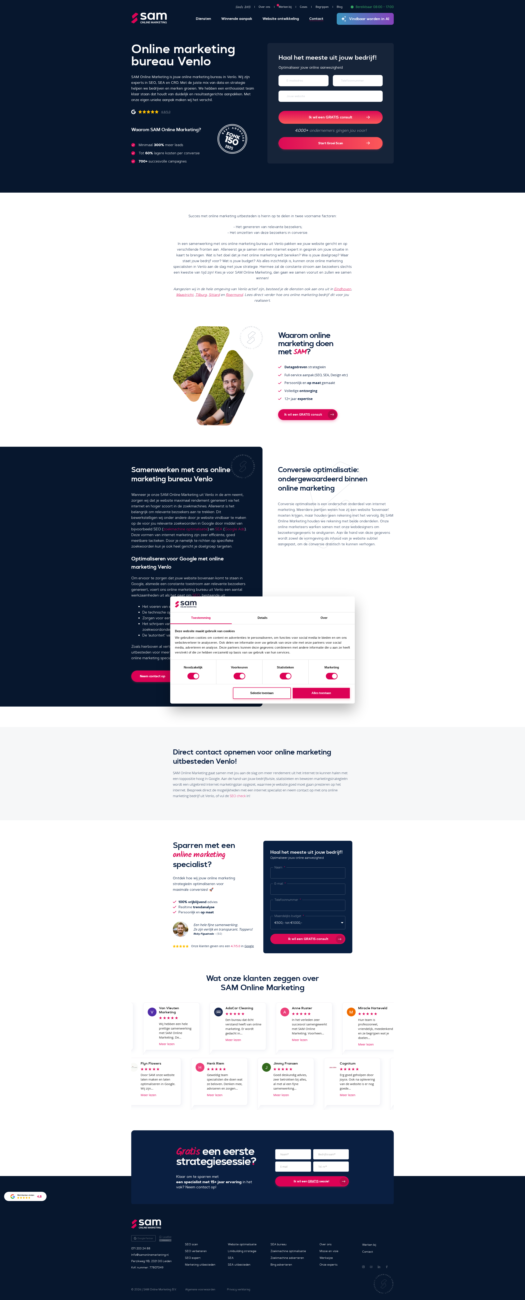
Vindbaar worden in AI (369, 19)
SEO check (238, 795)
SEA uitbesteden (239, 1264)
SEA (218, 529)
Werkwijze (326, 1258)
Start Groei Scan (330, 143)
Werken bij (285, 6)
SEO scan (191, 1244)
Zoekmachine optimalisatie (288, 1251)
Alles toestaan (321, 693)
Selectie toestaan (262, 693)
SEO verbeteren (196, 1251)
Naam (278, 867)
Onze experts (329, 1264)
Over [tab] (324, 617)
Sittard (214, 294)
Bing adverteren (281, 1264)
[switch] (239, 676)
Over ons (264, 6)
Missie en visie (329, 1251)
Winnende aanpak (236, 18)
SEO (196, 595)
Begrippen (322, 6)
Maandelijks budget (288, 916)
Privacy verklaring (238, 1289)
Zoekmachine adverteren (287, 1258)
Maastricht (184, 294)
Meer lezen (143, 1044)
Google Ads (234, 529)
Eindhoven (342, 289)
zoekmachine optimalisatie (185, 529)
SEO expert (193, 1258)
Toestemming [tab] (201, 617)
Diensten (203, 18)
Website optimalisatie (242, 1244)
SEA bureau (278, 1244)
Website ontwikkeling (280, 18)
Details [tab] (263, 617)
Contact (316, 18)
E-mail (279, 884)
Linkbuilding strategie (242, 1251)
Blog (339, 6)
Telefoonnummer (286, 900)
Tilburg (201, 294)
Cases (303, 6)
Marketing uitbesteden (200, 1264)
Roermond (234, 294)
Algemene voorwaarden (200, 1289)
